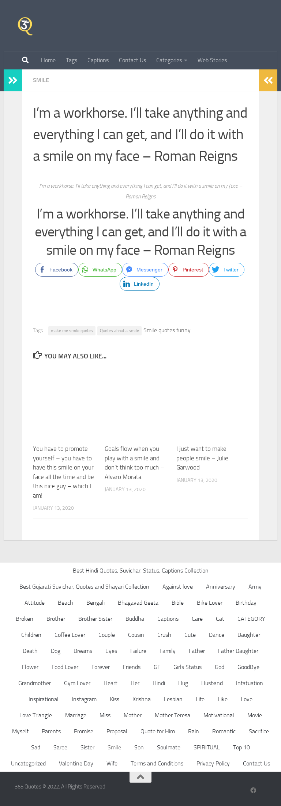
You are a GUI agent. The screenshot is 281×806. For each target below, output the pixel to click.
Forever (100, 667)
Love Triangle (35, 715)
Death (30, 650)
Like (223, 699)
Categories (169, 60)
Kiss (114, 699)
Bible (178, 602)
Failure (138, 650)
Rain (193, 731)
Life (200, 699)
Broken (24, 618)
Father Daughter (238, 650)
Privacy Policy (213, 763)
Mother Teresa (172, 715)
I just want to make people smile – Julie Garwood (202, 458)
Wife (111, 763)
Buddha (134, 618)
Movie (254, 715)
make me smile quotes (72, 330)
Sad (35, 747)
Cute (190, 634)
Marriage (75, 715)
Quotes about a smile (119, 330)
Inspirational (44, 699)
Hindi (159, 683)
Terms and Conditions (157, 763)
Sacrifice (259, 731)
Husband (212, 683)
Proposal (116, 731)
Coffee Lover (70, 634)
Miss (105, 715)
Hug (183, 683)
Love (246, 699)
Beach (65, 602)
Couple (106, 634)
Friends (131, 667)
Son (139, 747)
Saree (60, 747)
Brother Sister (95, 618)
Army (255, 586)
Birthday (246, 602)
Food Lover (65, 667)
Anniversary (220, 586)
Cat (220, 618)
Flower (30, 667)
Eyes (111, 650)
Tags (71, 60)
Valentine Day (76, 763)
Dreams (83, 650)
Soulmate (168, 747)
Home (48, 60)
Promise (83, 731)
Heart (110, 683)
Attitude (35, 602)
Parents (51, 731)
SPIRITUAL (207, 747)
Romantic (224, 731)
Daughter (248, 634)
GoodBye (248, 667)
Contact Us (132, 60)
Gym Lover (77, 683)
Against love (177, 586)
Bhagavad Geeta (138, 602)
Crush (164, 634)
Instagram (84, 699)
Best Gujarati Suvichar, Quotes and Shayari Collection (84, 586)
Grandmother (34, 683)
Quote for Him (157, 731)
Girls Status (187, 667)
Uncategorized (28, 763)
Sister (87, 747)
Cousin (136, 634)
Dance (216, 634)
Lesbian (173, 699)
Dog (55, 650)
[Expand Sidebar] (13, 80)
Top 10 (241, 747)
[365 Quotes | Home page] (25, 26)
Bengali (95, 602)
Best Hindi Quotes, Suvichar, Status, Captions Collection (141, 570)
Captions (98, 60)
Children (31, 634)
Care (197, 618)
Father (197, 650)
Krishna (141, 699)
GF (157, 667)
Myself (20, 731)
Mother (133, 715)
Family (168, 650)
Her (135, 683)
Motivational (218, 715)
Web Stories (212, 60)
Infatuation (249, 683)
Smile (41, 80)
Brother (55, 618)
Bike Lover (209, 602)
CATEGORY (251, 618)
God (219, 667)
